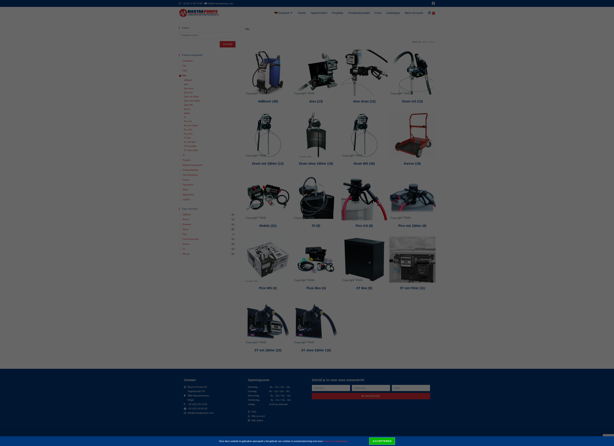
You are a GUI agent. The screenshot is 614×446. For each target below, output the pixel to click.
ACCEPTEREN (382, 441)
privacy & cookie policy (335, 441)
